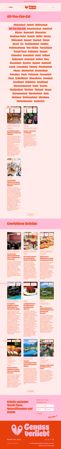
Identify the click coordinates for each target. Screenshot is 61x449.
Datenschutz (10, 443)
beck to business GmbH (49, 445)
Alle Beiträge (30, 214)
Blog (14, 439)
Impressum (15, 443)
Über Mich (9, 439)
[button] (10, 7)
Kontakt (19, 439)
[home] (30, 7)
